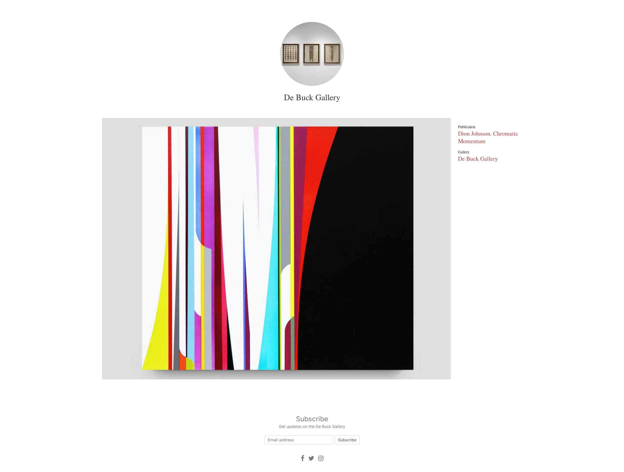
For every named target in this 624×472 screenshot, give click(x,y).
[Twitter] (311, 458)
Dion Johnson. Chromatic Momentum (488, 137)
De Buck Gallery (312, 97)
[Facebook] (302, 458)
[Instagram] (320, 458)
